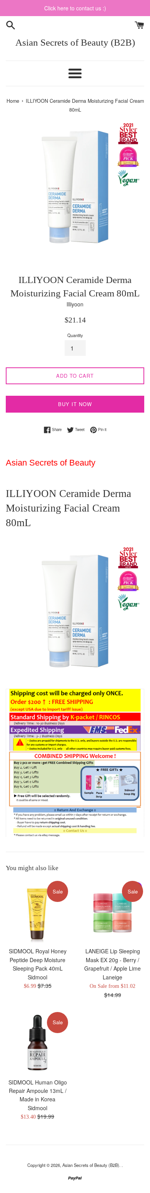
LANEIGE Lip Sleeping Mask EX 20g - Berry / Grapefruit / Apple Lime (112, 959)
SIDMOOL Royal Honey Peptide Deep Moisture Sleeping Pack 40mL (38, 959)
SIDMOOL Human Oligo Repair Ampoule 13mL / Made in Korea (37, 1090)
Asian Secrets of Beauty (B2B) (75, 42)
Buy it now (75, 404)
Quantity (75, 335)
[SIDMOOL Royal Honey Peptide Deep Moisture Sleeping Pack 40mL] (37, 911)
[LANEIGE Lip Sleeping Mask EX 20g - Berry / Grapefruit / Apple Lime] (112, 911)
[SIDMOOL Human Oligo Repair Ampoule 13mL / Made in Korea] (37, 1042)
